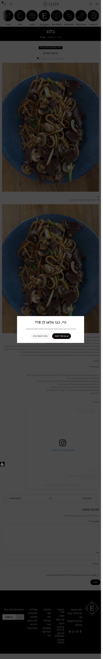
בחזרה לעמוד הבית (40, 336)
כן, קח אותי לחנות (61, 336)
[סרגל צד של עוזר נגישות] (2, 464)
